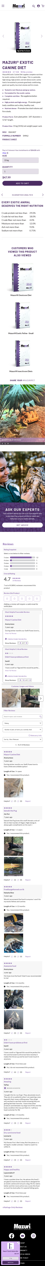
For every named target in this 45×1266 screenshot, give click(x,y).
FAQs (23, 1263)
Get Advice (22, 525)
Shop (22, 1243)
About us (23, 1247)
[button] (3, 36)
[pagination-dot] (15, 447)
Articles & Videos (22, 1254)
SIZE (4, 155)
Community (22, 1250)
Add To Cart (10, 1262)
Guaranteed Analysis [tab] (22, 195)
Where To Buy (22, 1258)
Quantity (7, 167)
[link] (22, 415)
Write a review (26, 72)
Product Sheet (9, 139)
